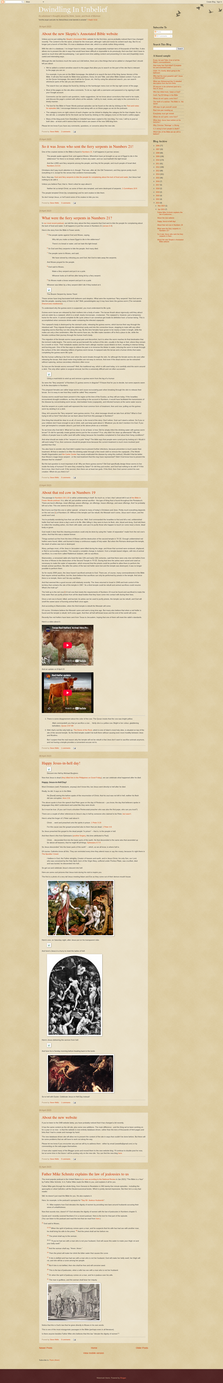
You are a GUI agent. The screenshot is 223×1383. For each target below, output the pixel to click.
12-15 (49, 1227)
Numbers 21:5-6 (53, 166)
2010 (158, 160)
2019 (158, 192)
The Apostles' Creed (50, 854)
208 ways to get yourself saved (165, 107)
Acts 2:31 (66, 798)
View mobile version (93, 1353)
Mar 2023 (161, 206)
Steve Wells (54, 132)
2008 (158, 153)
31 (48, 1274)
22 (48, 1247)
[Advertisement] (175, 267)
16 (76, 1230)
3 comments (65, 203)
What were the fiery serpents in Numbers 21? (77, 217)
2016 (158, 181)
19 (48, 1235)
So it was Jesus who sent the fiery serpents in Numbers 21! (87, 146)
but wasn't (127, 814)
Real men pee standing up (163, 110)
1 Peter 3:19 (96, 823)
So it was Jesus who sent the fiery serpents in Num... (170, 235)
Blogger (123, 1378)
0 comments (65, 477)
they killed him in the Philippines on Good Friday (81, 778)
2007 (158, 149)
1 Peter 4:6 (107, 827)
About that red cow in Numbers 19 (68, 492)
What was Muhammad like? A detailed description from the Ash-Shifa (167, 82)
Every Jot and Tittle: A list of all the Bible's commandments (166, 61)
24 (48, 1252)
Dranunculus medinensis (52, 304)
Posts (158, 32)
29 (48, 1269)
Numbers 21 (87, 152)
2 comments (65, 132)
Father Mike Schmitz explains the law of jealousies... (169, 213)
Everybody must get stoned (163, 114)
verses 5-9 (107, 226)
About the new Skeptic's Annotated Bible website (80, 33)
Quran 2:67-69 (67, 726)
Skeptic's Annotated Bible (76, 39)
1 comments (65, 748)
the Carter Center (69, 454)
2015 (158, 178)
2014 (158, 174)
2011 (158, 164)
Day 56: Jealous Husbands (93, 1200)
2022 (158, 199)
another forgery (79, 836)
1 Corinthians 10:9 (129, 188)
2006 (158, 146)
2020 (158, 196)
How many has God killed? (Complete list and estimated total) (167, 66)
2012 (158, 167)
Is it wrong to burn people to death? (166, 129)
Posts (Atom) (54, 1360)
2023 (158, 203)
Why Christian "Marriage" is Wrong (166, 125)
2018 (158, 188)
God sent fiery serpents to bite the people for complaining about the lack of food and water (91, 177)
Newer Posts (45, 1348)
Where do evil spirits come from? (165, 98)
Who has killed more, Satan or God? (166, 92)
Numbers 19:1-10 (62, 498)
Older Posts (142, 1348)
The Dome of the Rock (83, 730)
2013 (158, 171)
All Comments (161, 36)
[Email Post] (74, 132)
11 (42, 1223)
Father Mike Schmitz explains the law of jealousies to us (85, 1173)
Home (94, 1348)
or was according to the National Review (99, 1179)
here (120, 1153)
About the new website (59, 1117)
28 (48, 1265)
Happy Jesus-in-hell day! (61, 762)
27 (48, 1257)
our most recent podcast (54, 223)
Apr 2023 (161, 209)
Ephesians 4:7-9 (94, 843)
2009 (158, 156)
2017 (158, 185)
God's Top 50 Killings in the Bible (165, 95)
